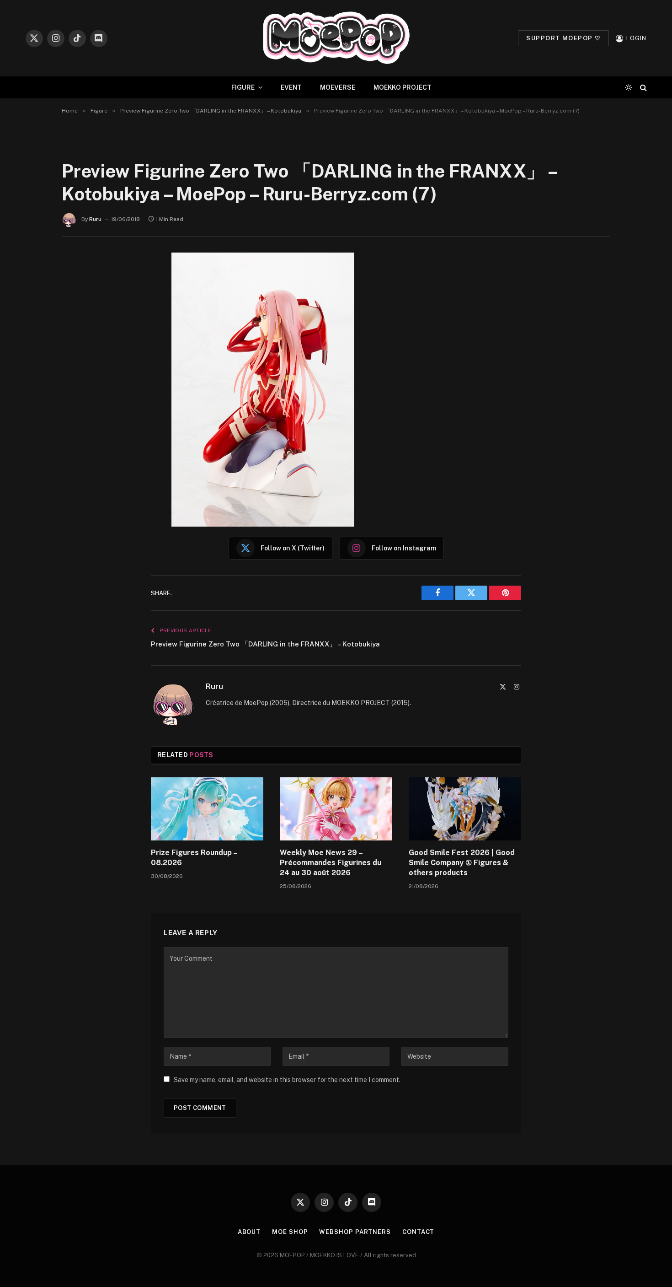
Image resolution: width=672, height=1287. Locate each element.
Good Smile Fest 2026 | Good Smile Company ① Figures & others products (462, 862)
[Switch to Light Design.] (628, 87)
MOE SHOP (290, 1231)
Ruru (95, 219)
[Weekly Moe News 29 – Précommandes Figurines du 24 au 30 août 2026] (336, 808)
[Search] (642, 87)
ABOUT (249, 1231)
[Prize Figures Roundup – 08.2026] (207, 808)
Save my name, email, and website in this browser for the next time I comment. (287, 1079)
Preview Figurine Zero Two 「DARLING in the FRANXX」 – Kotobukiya (265, 644)
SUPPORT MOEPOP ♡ (563, 38)
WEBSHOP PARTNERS (355, 1231)
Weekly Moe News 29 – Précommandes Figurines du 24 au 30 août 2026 (330, 862)
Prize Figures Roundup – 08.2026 (194, 857)
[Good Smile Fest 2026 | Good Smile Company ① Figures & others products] (465, 808)
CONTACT (418, 1231)
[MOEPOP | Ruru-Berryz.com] (336, 38)
